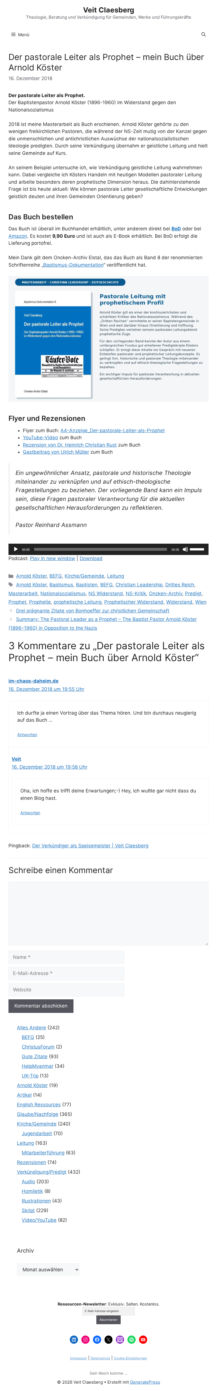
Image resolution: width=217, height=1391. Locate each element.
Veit (16, 759)
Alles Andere (31, 1027)
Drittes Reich (179, 585)
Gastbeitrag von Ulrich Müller (56, 452)
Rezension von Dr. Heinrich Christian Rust (70, 445)
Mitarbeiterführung (43, 1153)
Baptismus (61, 585)
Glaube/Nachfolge (37, 1114)
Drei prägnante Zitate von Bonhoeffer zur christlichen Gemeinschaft (92, 611)
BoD (176, 229)
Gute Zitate (34, 1056)
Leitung (115, 576)
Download (91, 558)
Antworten (27, 734)
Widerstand (179, 602)
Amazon (17, 236)
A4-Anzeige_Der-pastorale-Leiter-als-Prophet (112, 430)
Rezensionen (31, 1162)
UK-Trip (30, 1076)
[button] (203, 34)
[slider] (198, 549)
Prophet (17, 602)
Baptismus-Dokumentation (73, 265)
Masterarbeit (23, 593)
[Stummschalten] (185, 549)
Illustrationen (36, 1201)
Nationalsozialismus (63, 593)
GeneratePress (145, 1382)
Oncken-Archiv (165, 593)
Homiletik (32, 1191)
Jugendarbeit (37, 1133)
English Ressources (39, 1104)
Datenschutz (100, 1358)
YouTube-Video (40, 437)
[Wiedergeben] (16, 549)
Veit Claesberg (108, 10)
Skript (28, 1210)
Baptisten (86, 585)
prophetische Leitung (77, 602)
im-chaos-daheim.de (33, 681)
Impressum (78, 1358)
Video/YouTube (39, 1220)
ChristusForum (38, 1047)
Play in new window (52, 558)
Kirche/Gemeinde (84, 576)
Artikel (24, 1095)
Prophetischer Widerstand (133, 602)
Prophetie (40, 602)
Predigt (193, 593)
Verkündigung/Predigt (41, 1172)
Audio (28, 1181)
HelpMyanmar (37, 1066)
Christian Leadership (139, 585)
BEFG (55, 576)
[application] (108, 549)
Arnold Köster (31, 576)
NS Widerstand (105, 593)
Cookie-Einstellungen (130, 1358)
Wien (201, 602)
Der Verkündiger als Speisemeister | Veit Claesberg (90, 845)
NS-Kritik (136, 593)
